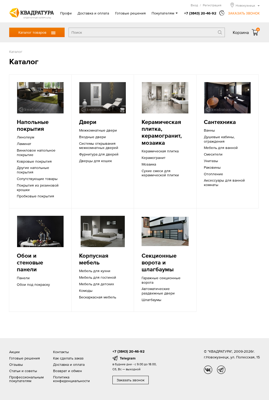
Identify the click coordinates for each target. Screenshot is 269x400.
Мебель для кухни (94, 271)
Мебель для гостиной (97, 277)
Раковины (212, 167)
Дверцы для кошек (95, 161)
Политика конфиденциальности (71, 379)
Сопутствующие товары (37, 179)
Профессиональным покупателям (26, 379)
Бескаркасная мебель (97, 297)
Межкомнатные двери (98, 130)
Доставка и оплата (93, 13)
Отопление (213, 174)
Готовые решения (130, 13)
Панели (23, 278)
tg (221, 370)
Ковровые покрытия (34, 161)
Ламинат (24, 144)
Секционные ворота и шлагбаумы (159, 262)
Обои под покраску (33, 284)
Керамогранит (153, 158)
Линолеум (25, 137)
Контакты (61, 352)
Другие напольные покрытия (33, 170)
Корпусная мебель (93, 259)
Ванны (209, 130)
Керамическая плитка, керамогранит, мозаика (162, 132)
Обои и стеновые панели (30, 262)
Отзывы (16, 364)
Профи (66, 13)
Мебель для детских (96, 284)
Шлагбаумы (151, 300)
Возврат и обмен (67, 371)
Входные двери (92, 137)
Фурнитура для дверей (98, 154)
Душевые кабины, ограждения (219, 139)
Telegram (128, 358)
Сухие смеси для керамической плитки (160, 173)
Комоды (85, 290)
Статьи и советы (23, 371)
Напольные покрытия (33, 125)
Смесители (213, 154)
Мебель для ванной (221, 148)
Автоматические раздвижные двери (158, 291)
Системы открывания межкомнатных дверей (98, 145)
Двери (87, 122)
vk (208, 370)
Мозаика (149, 164)
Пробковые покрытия (35, 196)
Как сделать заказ (68, 358)
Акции (14, 352)
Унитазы (211, 161)
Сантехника (220, 122)
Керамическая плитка (160, 151)
